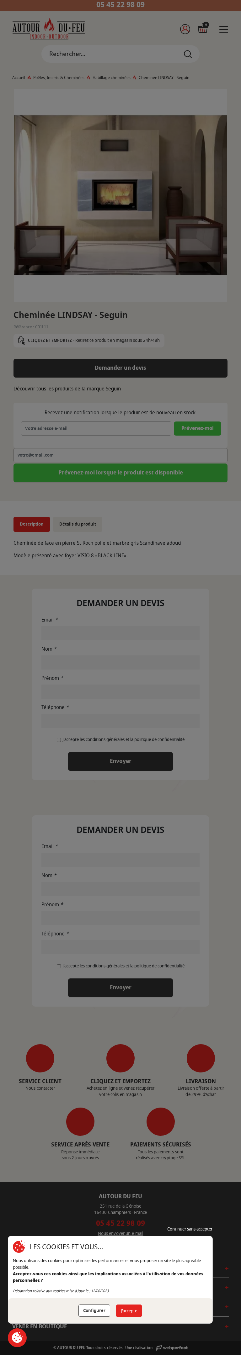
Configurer (94, 1310)
